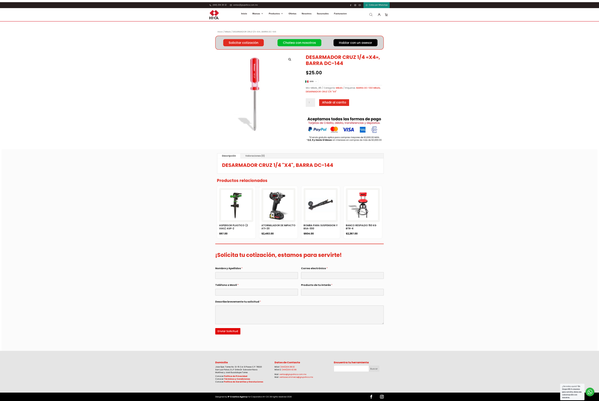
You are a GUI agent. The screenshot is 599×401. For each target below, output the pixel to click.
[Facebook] (350, 5)
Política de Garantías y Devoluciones (243, 381)
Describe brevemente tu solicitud (238, 301)
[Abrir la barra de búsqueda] (371, 14)
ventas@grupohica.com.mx (245, 5)
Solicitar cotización (243, 43)
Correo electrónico (314, 268)
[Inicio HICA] (214, 14)
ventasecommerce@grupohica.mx (296, 377)
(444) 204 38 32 (220, 5)
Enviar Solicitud (228, 331)
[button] (290, 59)
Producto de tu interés (316, 285)
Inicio (244, 13)
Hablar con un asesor (355, 43)
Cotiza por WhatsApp (378, 5)
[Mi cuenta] (379, 14)
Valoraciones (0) (255, 155)
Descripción (229, 155)
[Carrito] (386, 14)
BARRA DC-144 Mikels (368, 87)
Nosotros (307, 13)
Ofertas (292, 13)
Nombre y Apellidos (229, 268)
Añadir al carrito (334, 102)
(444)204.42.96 (289, 369)
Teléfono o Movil (227, 285)
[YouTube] (359, 5)
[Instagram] (355, 5)
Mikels (228, 31)
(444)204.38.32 (287, 366)
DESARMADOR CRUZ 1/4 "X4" (321, 91)
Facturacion (340, 13)
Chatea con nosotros (299, 43)
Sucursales (323, 13)
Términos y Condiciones (237, 379)
